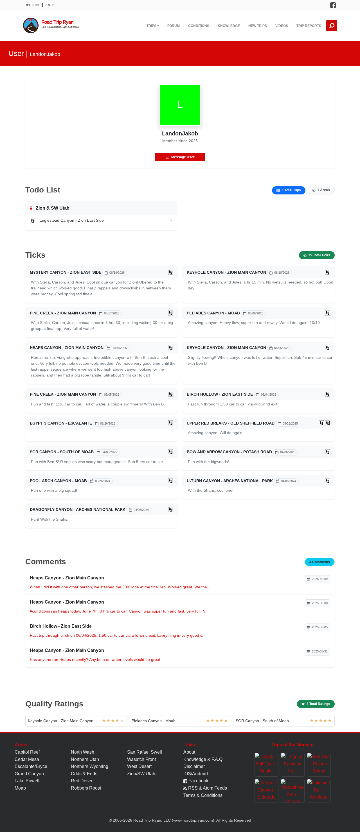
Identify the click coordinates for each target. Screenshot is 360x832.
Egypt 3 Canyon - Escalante (61, 423)
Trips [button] (151, 26)
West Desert (139, 766)
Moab (20, 788)
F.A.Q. (218, 759)
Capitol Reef (27, 752)
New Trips (257, 26)
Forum (173, 26)
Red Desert (82, 780)
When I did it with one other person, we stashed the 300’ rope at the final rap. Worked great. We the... (120, 587)
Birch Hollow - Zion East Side (220, 394)
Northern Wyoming (89, 766)
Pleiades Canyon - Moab (213, 313)
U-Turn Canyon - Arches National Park (230, 481)
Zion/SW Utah (141, 773)
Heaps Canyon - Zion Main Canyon (67, 347)
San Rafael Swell (144, 752)
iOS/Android (195, 773)
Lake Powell (27, 780)
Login (50, 4)
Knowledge (229, 26)
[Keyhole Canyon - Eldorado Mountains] (266, 791)
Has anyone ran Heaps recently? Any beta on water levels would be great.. (96, 659)
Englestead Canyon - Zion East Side (71, 220)
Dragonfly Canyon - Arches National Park (77, 509)
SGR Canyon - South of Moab (62, 452)
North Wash (82, 752)
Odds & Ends (84, 773)
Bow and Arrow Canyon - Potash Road (229, 452)
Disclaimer (194, 766)
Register (32, 4)
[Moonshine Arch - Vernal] (293, 791)
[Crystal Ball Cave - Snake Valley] (266, 765)
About (189, 752)
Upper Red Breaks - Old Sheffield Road (230, 423)
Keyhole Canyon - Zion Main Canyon (226, 272)
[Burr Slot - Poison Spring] (319, 765)
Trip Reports (308, 26)
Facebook (197, 780)
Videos (281, 26)
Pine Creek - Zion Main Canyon (63, 313)
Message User (183, 157)
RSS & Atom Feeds (207, 788)
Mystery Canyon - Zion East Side (65, 272)
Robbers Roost (86, 788)
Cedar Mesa (27, 759)
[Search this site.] (331, 25)
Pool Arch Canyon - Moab (58, 481)
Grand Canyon (29, 773)
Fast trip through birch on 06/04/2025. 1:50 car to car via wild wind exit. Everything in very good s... (118, 635)
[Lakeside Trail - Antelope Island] (319, 791)
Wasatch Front (141, 759)
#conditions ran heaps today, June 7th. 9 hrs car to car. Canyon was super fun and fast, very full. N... (119, 611)
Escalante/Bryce (31, 766)
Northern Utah (85, 759)
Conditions (198, 26)
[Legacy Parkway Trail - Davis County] (293, 765)
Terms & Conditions (202, 795)
